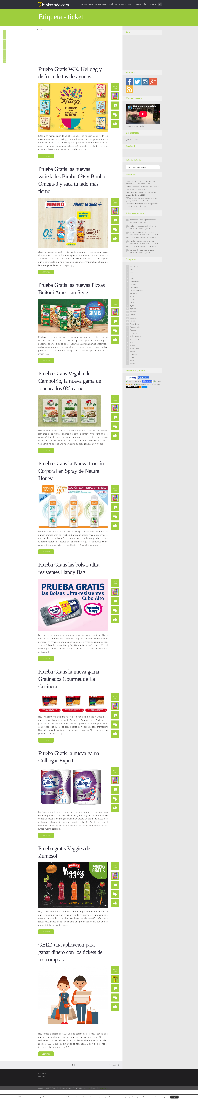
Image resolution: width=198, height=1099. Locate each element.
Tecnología (140, 4)
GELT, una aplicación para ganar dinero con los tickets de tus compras (70, 952)
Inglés (132, 306)
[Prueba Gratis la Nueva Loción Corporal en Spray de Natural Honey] (73, 506)
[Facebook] (129, 82)
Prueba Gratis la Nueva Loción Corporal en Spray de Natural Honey (71, 470)
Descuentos (134, 287)
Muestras (133, 318)
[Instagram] (145, 82)
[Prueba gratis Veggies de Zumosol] (73, 885)
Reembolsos (134, 339)
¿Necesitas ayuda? (132, 140)
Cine (131, 275)
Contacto (41, 1077)
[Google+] (153, 82)
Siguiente (113, 1065)
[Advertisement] (79, 47)
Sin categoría (134, 348)
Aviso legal (42, 1073)
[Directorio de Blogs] (134, 381)
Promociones (87, 4)
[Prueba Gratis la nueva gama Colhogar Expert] (71, 787)
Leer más (46, 156)
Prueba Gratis (101, 4)
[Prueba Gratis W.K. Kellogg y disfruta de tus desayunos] (73, 107)
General (132, 299)
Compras (133, 278)
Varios (132, 360)
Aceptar (174, 1097)
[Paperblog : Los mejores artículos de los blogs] (132, 378)
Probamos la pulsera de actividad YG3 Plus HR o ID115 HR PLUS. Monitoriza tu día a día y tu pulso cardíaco (142, 235)
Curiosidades (134, 281)
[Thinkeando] (54, 4)
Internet (133, 312)
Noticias (133, 321)
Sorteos (122, 4)
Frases (132, 296)
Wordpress (134, 363)
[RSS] (129, 89)
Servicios (133, 345)
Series (130, 4)
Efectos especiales (136, 290)
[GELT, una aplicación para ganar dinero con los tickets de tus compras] (73, 997)
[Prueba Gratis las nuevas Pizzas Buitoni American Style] (73, 316)
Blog (131, 272)
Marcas (132, 315)
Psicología (133, 333)
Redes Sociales (135, 336)
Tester (132, 357)
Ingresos (133, 309)
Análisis (113, 4)
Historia (132, 303)
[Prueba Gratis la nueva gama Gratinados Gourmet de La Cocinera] (73, 702)
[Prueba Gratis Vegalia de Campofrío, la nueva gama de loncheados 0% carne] (69, 410)
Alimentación (134, 266)
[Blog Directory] (143, 387)
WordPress (104, 1088)
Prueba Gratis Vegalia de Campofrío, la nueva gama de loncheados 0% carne (69, 380)
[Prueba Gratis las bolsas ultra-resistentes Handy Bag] (73, 605)
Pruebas (133, 330)
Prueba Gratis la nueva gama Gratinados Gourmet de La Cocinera (68, 679)
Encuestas (133, 293)
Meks (88, 1088)
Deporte (133, 284)
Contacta (152, 4)
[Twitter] (137, 82)
